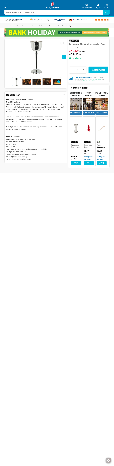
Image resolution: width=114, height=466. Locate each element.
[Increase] (83, 70)
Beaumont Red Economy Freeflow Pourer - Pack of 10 (88, 146)
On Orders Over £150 (15, 20)
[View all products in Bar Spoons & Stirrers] (101, 104)
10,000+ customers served (59, 19)
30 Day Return (38, 20)
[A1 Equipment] (53, 5)
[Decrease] (72, 70)
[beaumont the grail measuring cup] (62, 43)
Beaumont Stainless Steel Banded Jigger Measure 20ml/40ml (75, 146)
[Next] (64, 57)
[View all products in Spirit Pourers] (89, 104)
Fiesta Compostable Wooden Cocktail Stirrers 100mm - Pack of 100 (101, 146)
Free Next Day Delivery (15, 19)
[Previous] (9, 57)
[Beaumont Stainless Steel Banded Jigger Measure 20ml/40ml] (76, 128)
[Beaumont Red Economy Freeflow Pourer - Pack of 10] (89, 128)
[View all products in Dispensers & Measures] (76, 104)
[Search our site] (107, 12)
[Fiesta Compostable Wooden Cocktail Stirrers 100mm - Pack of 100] (101, 128)
